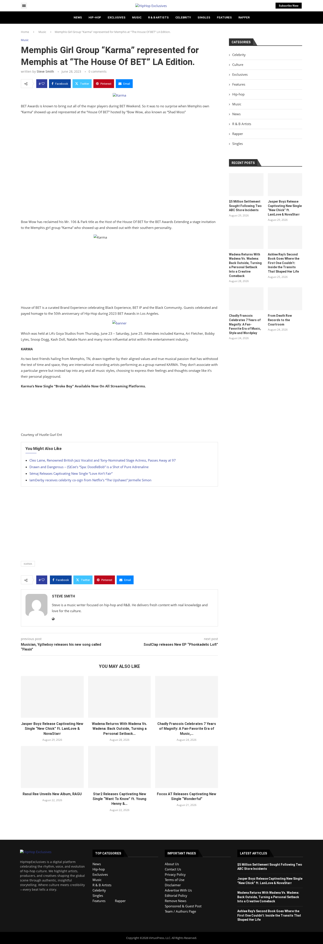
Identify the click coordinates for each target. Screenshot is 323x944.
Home (25, 32)
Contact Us (173, 869)
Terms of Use (174, 879)
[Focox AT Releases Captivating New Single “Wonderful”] (186, 767)
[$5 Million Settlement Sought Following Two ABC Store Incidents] (246, 184)
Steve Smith (45, 71)
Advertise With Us (178, 890)
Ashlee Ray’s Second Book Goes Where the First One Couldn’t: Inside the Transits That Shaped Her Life (283, 263)
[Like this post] (43, 83)
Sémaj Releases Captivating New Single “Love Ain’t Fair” (71, 473)
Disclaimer (173, 885)
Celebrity (183, 17)
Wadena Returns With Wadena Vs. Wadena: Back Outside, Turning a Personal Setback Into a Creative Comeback (245, 265)
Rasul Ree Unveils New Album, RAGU (52, 794)
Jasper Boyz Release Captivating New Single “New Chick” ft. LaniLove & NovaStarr (52, 729)
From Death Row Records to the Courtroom (280, 320)
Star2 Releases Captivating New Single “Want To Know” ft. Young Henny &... (119, 799)
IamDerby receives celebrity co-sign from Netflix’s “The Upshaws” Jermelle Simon (90, 480)
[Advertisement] (119, 168)
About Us (172, 864)
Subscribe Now (288, 5)
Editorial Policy (176, 895)
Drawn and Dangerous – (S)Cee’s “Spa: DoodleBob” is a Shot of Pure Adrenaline (89, 467)
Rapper (244, 17)
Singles (204, 17)
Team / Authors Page (180, 911)
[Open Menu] (24, 6)
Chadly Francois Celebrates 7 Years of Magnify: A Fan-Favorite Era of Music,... (186, 729)
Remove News (175, 901)
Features (224, 17)
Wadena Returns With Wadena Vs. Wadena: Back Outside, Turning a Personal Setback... (119, 729)
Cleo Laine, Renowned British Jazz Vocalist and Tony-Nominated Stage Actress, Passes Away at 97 (102, 460)
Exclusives (116, 17)
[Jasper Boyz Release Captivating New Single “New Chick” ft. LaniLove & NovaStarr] (52, 697)
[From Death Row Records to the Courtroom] (285, 298)
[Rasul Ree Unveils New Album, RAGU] (52, 767)
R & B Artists (158, 17)
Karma (28, 563)
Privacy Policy (175, 874)
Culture (237, 64)
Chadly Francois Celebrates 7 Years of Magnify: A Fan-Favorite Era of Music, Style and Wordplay (245, 324)
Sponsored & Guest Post (183, 906)
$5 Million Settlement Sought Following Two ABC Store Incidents (245, 206)
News (78, 17)
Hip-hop (95, 17)
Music (137, 17)
